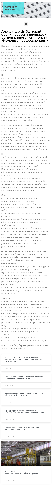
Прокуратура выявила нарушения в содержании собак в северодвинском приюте (25, 411)
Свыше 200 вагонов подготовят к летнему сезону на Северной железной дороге (23, 473)
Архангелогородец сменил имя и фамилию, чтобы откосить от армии (24, 394)
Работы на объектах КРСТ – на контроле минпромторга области (22, 428)
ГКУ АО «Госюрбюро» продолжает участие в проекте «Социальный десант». (24, 377)
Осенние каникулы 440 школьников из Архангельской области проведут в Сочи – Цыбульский (23, 359)
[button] (26, 24)
